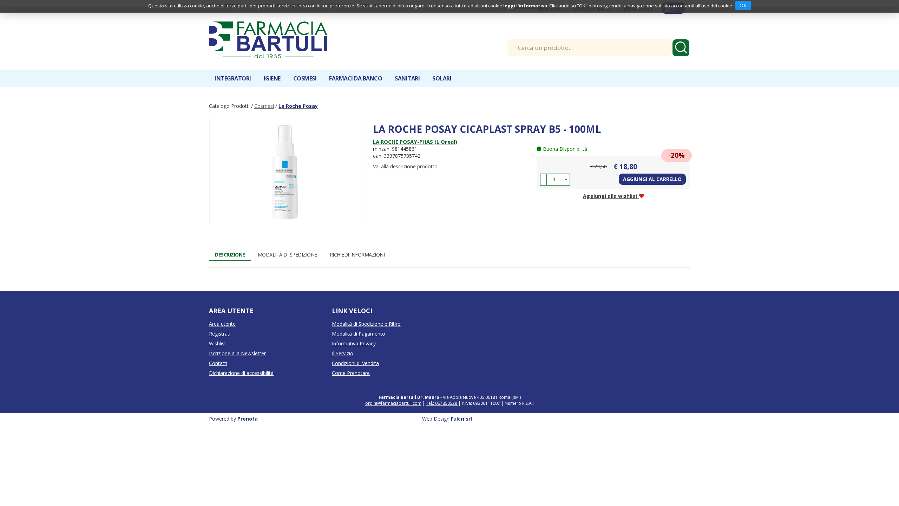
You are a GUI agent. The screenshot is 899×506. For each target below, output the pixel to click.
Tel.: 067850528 (442, 403)
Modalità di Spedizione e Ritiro (366, 323)
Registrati (219, 333)
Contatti (218, 363)
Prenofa (247, 418)
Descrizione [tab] (230, 254)
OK (743, 5)
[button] (543, 180)
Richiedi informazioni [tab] (357, 254)
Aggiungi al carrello (652, 179)
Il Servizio (342, 353)
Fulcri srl (461, 418)
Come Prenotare (351, 373)
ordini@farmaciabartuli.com (393, 403)
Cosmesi (264, 106)
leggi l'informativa (525, 5)
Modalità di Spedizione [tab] (287, 254)
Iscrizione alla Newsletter (237, 353)
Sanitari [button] (407, 78)
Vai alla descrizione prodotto (405, 166)
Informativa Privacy (354, 343)
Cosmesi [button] (305, 78)
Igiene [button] (272, 78)
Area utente (222, 323)
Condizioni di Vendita (355, 363)
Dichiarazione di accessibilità (241, 373)
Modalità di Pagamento (358, 333)
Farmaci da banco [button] (355, 78)
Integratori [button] (233, 78)
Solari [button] (441, 78)
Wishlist (217, 343)
